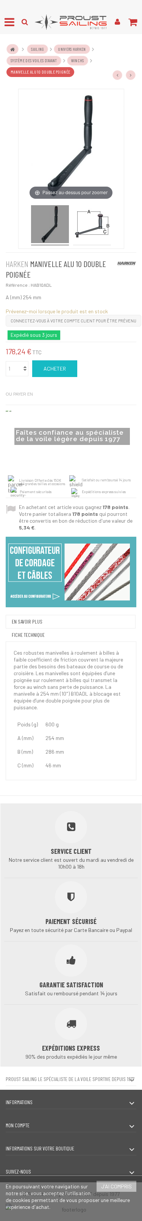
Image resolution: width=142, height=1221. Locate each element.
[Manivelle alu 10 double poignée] (50, 225)
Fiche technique (28, 635)
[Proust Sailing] (71, 22)
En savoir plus (27, 621)
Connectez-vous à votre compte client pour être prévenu (73, 320)
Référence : (18, 285)
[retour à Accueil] (12, 49)
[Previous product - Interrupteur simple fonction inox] (117, 75)
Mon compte (18, 1125)
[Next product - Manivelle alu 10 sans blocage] (131, 75)
